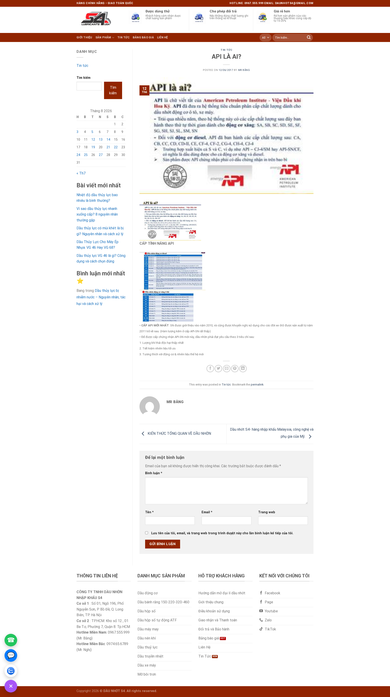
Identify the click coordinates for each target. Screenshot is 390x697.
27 (100, 155)
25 (86, 155)
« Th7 (81, 173)
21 (108, 147)
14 (108, 140)
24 (78, 155)
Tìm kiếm (84, 78)
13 (100, 140)
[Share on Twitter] (218, 368)
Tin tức (123, 37)
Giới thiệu (84, 37)
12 (93, 140)
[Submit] (309, 37)
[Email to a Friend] (226, 368)
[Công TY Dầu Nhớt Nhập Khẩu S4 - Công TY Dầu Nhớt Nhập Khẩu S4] (99, 20)
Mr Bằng (244, 70)
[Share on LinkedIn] (243, 368)
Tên (149, 512)
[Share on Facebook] (210, 368)
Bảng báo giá (143, 37)
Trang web (266, 512)
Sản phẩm (103, 37)
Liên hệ (162, 37)
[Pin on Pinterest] (235, 368)
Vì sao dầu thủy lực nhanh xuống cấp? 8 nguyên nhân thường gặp (97, 214)
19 (93, 147)
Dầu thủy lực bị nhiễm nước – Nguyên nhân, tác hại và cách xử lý (101, 297)
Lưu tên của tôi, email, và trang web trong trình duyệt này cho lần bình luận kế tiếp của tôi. (222, 533)
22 (116, 147)
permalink (257, 384)
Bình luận (153, 473)
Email (207, 512)
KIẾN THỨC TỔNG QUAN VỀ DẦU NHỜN (179, 434)
